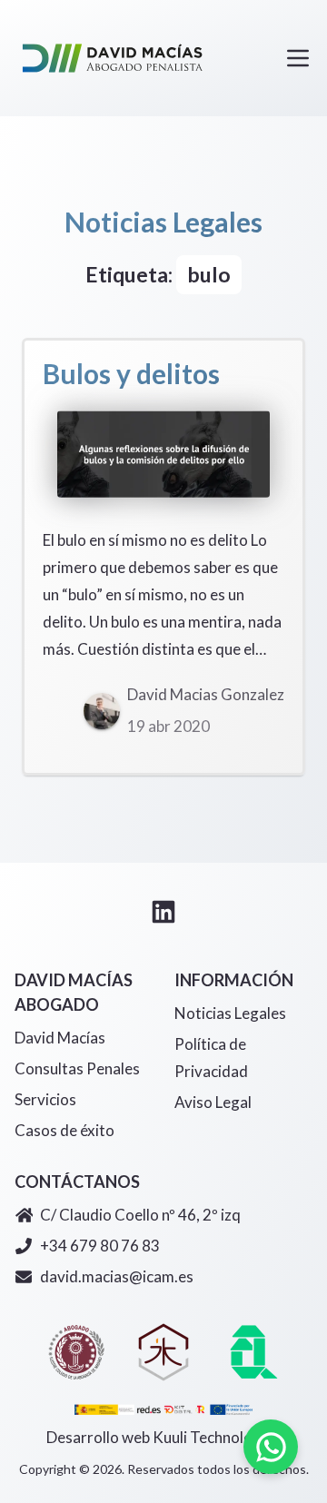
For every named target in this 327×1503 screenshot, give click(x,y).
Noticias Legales (230, 1013)
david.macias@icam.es (116, 1276)
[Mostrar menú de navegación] (297, 58)
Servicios (45, 1099)
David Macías (60, 1037)
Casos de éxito (64, 1130)
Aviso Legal (213, 1102)
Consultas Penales (77, 1068)
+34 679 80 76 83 (100, 1245)
